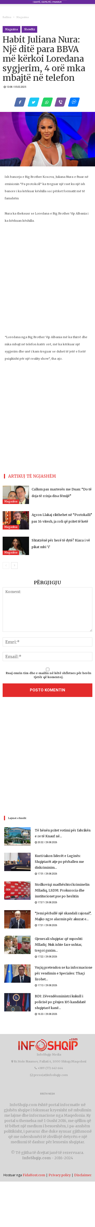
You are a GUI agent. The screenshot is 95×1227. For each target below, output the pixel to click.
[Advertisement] (47, 757)
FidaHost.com (34, 1175)
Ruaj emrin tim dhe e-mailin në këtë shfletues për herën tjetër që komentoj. (48, 675)
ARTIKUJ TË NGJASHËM (32, 476)
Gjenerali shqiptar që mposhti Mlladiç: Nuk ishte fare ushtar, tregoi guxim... (58, 944)
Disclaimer (83, 1175)
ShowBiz (29, 29)
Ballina (7, 17)
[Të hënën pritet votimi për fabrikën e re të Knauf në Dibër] (17, 836)
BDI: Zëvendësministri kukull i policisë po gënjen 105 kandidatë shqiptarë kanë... (60, 1002)
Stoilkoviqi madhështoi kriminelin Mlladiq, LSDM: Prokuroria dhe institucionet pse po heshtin (62, 890)
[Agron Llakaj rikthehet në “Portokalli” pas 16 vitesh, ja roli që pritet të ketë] (16, 520)
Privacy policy (60, 1175)
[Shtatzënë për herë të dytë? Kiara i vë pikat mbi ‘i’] (16, 546)
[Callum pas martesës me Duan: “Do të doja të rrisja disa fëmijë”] (16, 495)
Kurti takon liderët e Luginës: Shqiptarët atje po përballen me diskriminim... (59, 861)
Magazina (22, 17)
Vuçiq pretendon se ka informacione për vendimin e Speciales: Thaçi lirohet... (63, 973)
